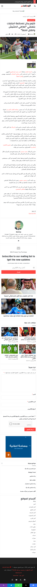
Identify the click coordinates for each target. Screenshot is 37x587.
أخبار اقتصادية (32, 507)
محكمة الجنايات (15, 74)
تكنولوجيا (33, 529)
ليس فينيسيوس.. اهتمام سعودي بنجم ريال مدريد (11, 356)
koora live (15, 575)
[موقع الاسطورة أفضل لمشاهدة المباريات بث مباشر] (27, 331)
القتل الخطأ (20, 76)
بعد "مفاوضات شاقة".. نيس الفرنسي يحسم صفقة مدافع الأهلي (28, 357)
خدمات (34, 535)
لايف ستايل (33, 546)
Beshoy (31, 34)
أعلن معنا (22, 575)
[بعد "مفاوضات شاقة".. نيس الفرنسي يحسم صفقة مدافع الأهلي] (27, 349)
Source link (32, 213)
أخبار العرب (33, 518)
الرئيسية (32, 16)
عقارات (34, 544)
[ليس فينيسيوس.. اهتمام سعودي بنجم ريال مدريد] (9, 349)
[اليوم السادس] (26, 6)
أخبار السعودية (32, 515)
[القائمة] (2, 7)
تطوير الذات (33, 527)
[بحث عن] (35, 7)
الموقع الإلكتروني (32, 409)
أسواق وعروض (32, 521)
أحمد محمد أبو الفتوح (15, 72)
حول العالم (33, 532)
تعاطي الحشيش (20, 189)
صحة (34, 541)
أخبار (34, 504)
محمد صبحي (24, 151)
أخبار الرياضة (26, 16)
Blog (34, 501)
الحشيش (22, 83)
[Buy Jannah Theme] (18, 11)
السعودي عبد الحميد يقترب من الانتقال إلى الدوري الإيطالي (10, 339)
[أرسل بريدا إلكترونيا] (28, 34)
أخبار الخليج (33, 509)
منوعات (34, 552)
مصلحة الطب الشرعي (12, 109)
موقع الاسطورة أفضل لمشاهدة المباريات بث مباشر (28, 339)
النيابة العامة (28, 72)
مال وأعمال (33, 549)
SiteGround (18, 572)
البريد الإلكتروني (31, 401)
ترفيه (34, 524)
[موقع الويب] (18, 241)
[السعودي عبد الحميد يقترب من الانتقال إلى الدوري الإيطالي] (9, 331)
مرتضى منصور (23, 180)
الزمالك (13, 127)
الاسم (34, 394)
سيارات (34, 538)
